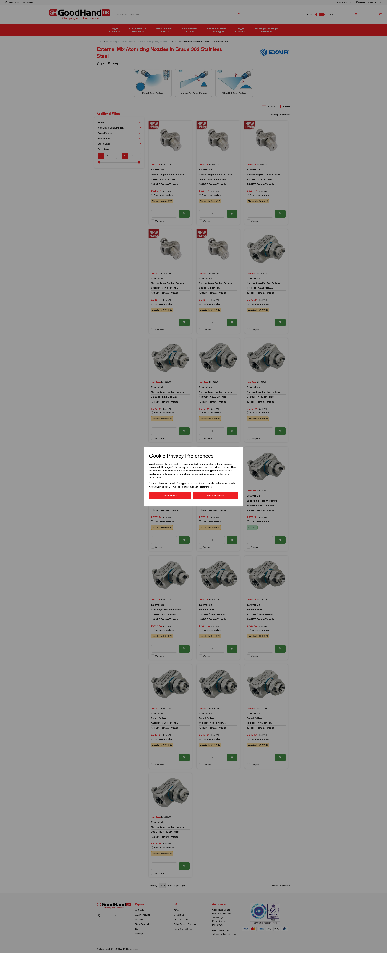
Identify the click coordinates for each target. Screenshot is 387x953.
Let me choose (170, 495)
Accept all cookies (215, 495)
